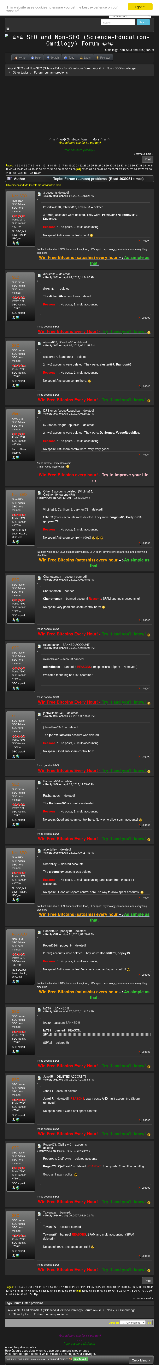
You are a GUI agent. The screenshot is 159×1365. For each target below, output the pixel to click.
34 (125, 165)
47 (25, 169)
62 (83, 169)
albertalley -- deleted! (57, 849)
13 (47, 165)
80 (150, 169)
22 (81, 165)
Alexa (16, 413)
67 (101, 169)
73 (124, 169)
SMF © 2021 (23, 1359)
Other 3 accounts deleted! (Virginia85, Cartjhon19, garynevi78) (68, 492)
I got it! (140, 6)
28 (103, 165)
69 (109, 169)
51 (40, 169)
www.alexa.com (62, 463)
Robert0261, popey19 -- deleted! (64, 931)
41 (152, 165)
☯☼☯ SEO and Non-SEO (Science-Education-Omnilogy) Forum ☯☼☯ (54, 68)
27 (99, 165)
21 (77, 165)
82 (10, 173)
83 (14, 173)
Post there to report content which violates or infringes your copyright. (50, 1353)
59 (70, 169)
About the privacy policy (20, 1347)
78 (142, 169)
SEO (15, 277)
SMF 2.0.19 (11, 1359)
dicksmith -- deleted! (56, 274)
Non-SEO (19, 195)
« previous (139, 154)
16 (58, 165)
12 (43, 165)
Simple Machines (37, 1359)
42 (7, 169)
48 (29, 169)
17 (62, 165)
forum (17, 1303)
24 (88, 165)
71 (116, 169)
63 (87, 169)
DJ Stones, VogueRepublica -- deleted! (68, 410)
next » (149, 154)
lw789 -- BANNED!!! (56, 1008)
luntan (26, 1303)
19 (70, 165)
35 (129, 165)
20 (73, 165)
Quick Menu (140, 1360)
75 (131, 169)
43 (10, 169)
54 (51, 169)
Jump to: (114, 1323)
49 (33, 169)
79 (146, 169)
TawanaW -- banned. (57, 1212)
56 (59, 169)
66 (98, 169)
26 (96, 165)
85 (21, 173)
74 (127, 169)
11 (40, 165)
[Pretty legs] (17, 457)
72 (120, 169)
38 (140, 165)
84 (18, 173)
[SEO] (17, 317)
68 (105, 169)
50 (36, 169)
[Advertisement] (79, 106)
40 (148, 165)
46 (21, 169)
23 (84, 165)
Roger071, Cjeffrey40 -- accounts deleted (65, 1146)
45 (18, 169)
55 (55, 169)
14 (51, 165)
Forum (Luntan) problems (51, 72)
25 (92, 165)
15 (55, 165)
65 (94, 169)
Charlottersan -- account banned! (65, 576)
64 (90, 169)
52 (44, 169)
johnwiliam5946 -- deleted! (60, 713)
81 (7, 173)
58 (66, 169)
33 (122, 165)
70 (113, 169)
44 (14, 169)
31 (114, 165)
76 (135, 169)
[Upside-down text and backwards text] (17, 243)
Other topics (21, 72)
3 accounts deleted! (56, 192)
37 (137, 165)
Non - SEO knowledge (121, 68)
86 (25, 173)
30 (111, 165)
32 (118, 165)
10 (36, 165)
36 (133, 165)
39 (144, 165)
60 (74, 169)
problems (37, 1303)
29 (107, 165)
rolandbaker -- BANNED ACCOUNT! (66, 644)
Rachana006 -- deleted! (58, 781)
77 (139, 169)
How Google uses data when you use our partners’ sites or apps (47, 1350)
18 (66, 165)
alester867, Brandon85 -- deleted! (65, 342)
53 (48, 169)
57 (62, 169)
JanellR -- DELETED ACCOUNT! (64, 1076)
